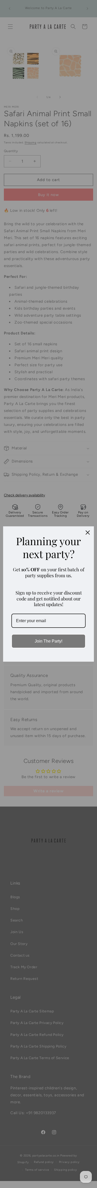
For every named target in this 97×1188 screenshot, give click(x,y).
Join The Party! (48, 641)
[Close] (87, 532)
